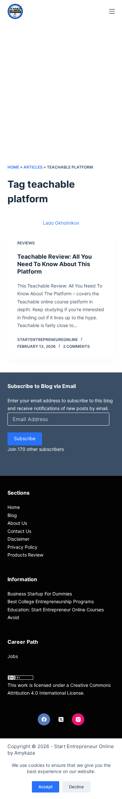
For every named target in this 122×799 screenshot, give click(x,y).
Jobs (12, 656)
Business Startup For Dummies (39, 593)
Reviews (26, 243)
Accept (45, 786)
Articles (33, 167)
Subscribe (24, 438)
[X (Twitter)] (61, 719)
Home (13, 167)
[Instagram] (78, 719)
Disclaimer (18, 539)
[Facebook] (44, 719)
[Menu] (112, 11)
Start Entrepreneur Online (84, 746)
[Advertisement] (61, 99)
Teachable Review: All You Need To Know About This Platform (54, 264)
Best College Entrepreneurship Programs (50, 601)
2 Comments (76, 346)
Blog (12, 515)
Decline (76, 786)
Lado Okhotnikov (61, 223)
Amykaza (24, 753)
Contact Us (19, 531)
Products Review (25, 555)
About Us (17, 523)
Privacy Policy (22, 547)
